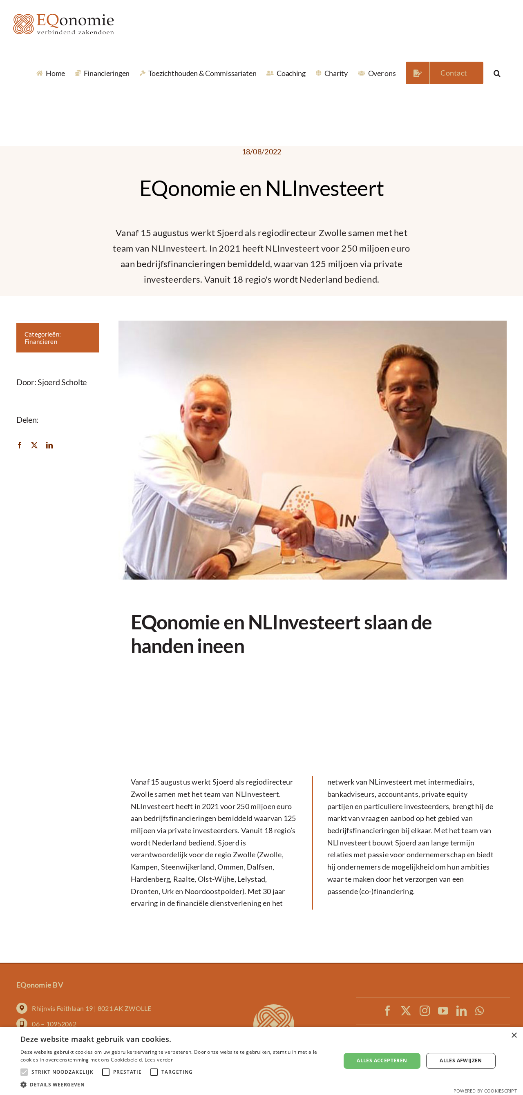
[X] (34, 444)
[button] (497, 73)
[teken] (273, 1008)
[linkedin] (461, 1011)
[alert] (261, 1061)
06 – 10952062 (54, 1024)
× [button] (514, 1036)
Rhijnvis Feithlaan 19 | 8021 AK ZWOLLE (91, 1008)
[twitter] (406, 1011)
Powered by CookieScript (485, 1091)
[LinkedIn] (49, 444)
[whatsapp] (479, 1011)
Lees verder (159, 1059)
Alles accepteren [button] (382, 1060)
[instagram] (425, 1011)
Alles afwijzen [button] (461, 1060)
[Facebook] (19, 444)
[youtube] (443, 1011)
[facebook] (387, 1011)
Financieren (41, 341)
